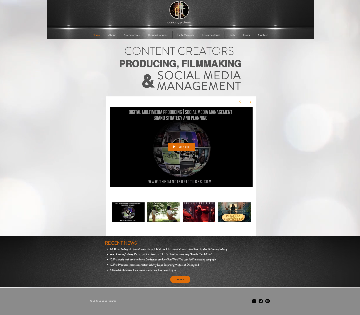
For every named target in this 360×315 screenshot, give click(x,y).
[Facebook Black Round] (254, 301)
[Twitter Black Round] (261, 301)
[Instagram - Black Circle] (267, 301)
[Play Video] (128, 212)
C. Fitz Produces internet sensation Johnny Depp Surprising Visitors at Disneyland (154, 265)
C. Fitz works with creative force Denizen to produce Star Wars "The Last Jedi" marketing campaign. (163, 259)
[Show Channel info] (249, 101)
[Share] (240, 101)
